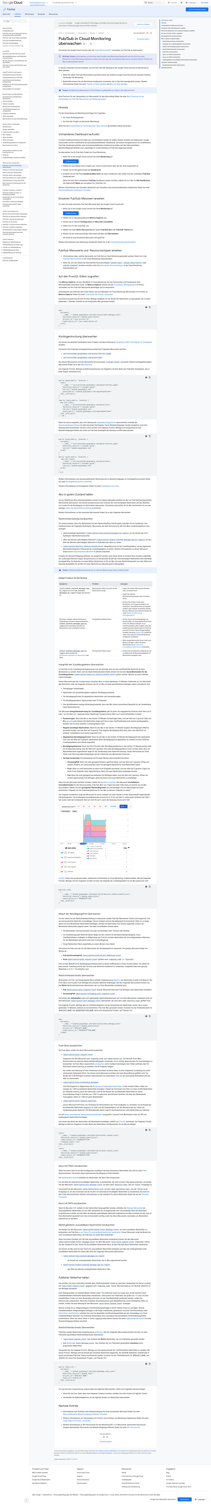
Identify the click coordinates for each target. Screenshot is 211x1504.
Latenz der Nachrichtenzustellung (78, 508)
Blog (167, 1473)
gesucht (69, 721)
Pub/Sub (11, 9)
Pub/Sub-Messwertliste (72, 259)
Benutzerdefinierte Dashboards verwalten (75, 190)
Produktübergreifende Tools (63, 3)
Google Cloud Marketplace (41, 1480)
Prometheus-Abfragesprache (125, 285)
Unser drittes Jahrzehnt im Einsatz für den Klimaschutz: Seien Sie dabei (135, 1495)
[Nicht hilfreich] (150, 33)
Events (168, 1476)
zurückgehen (99, 1064)
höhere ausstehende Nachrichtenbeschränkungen (83, 1114)
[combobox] (155, 3)
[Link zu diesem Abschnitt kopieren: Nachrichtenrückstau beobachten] (95, 519)
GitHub (124, 1473)
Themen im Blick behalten (96, 84)
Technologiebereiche (37, 3)
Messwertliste (86, 365)
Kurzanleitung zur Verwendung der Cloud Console (88, 126)
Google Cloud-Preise (39, 1476)
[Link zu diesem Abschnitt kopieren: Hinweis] (70, 107)
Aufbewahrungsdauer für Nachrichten (72, 655)
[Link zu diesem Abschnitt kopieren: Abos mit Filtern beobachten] (89, 1166)
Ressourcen (53, 14)
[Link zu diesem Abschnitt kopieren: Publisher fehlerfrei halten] (91, 1278)
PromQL (62, 878)
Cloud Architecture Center (131, 1483)
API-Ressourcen (133, 1427)
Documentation (70, 33)
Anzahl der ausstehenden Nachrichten (107, 1086)
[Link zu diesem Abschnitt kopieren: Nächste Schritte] (80, 1406)
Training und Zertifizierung (131, 1487)
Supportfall (140, 632)
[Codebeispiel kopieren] (150, 307)
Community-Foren (83, 1473)
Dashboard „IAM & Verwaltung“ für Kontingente (134, 342)
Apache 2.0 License (149, 1451)
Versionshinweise (83, 1480)
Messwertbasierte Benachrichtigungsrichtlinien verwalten (85, 1414)
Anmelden (204, 3)
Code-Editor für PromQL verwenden (99, 294)
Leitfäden (17, 14)
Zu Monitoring (71, 161)
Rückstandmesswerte (70, 1178)
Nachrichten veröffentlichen (69, 1313)
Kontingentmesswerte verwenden (79, 482)
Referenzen (29, 14)
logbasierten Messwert (135, 1318)
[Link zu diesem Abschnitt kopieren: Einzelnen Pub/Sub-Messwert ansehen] (106, 198)
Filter (145, 1171)
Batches (117, 980)
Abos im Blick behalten (118, 84)
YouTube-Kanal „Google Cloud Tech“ (178, 1487)
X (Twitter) (170, 1480)
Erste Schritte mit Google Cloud (132, 1476)
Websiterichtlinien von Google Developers (99, 1453)
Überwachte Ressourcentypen (111, 265)
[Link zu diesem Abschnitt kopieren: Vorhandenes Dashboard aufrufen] (101, 134)
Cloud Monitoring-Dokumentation (123, 242)
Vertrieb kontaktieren (39, 1483)
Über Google (36, 1495)
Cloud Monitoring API (103, 50)
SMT (75, 1208)
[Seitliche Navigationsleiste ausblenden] (26, 1500)
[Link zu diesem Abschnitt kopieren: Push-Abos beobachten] (84, 1046)
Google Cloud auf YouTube (175, 1483)
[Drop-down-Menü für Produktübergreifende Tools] (76, 2)
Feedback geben (143, 39)
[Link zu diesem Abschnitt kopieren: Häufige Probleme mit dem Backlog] (89, 578)
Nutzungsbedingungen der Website (66, 1495)
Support (80, 1476)
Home (60, 33)
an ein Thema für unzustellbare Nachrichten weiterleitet (99, 1232)
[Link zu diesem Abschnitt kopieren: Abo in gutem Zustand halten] (95, 494)
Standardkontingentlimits (106, 422)
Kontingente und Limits (110, 486)
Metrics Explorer (109, 782)
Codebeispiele (126, 1480)
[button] (14, 101)
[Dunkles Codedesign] (146, 307)
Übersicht (6, 14)
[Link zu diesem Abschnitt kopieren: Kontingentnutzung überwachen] (99, 336)
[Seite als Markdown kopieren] (91, 44)
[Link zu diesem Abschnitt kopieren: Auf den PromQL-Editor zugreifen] (101, 276)
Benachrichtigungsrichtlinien (69, 425)
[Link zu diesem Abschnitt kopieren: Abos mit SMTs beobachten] (88, 1203)
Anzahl (69, 1343)
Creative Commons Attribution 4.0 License (111, 1451)
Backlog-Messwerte (134, 1208)
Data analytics (82, 33)
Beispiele (41, 14)
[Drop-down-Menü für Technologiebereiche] (48, 2)
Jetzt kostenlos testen (197, 9)
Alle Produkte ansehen (40, 1473)
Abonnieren (184, 1499)
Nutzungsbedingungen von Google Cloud (94, 1495)
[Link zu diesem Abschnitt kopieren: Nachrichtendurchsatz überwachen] (96, 975)
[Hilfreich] (147, 33)
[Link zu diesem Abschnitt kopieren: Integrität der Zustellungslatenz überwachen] (106, 664)
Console (174, 3)
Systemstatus (82, 1483)
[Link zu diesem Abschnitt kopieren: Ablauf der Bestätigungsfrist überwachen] (103, 914)
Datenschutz (47, 1495)
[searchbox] (15, 21)
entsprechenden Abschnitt (83, 552)
